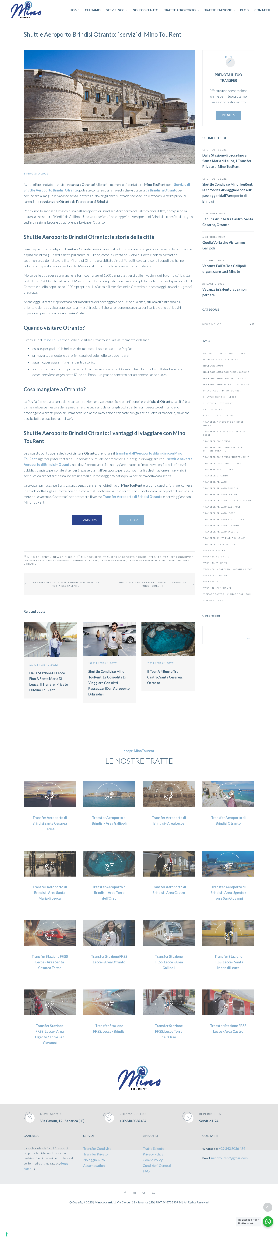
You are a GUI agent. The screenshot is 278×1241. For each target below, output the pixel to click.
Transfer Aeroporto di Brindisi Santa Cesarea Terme (50, 823)
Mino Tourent (38, 557)
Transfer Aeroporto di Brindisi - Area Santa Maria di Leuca (50, 892)
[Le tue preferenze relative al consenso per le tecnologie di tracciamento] (6, 1234)
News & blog (62, 557)
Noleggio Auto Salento (219, 384)
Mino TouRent (54, 340)
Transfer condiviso (178, 557)
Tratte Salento (153, 1148)
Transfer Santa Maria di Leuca (224, 538)
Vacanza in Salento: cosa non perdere (224, 292)
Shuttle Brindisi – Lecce (219, 397)
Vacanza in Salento (216, 569)
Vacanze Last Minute (217, 588)
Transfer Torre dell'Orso (220, 544)
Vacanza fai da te (215, 563)
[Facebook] (125, 1193)
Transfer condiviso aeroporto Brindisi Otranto (61, 560)
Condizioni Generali (157, 1165)
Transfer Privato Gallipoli (221, 507)
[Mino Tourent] (26, 10)
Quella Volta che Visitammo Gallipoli (223, 245)
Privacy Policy (153, 1154)
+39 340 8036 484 (133, 1121)
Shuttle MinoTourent (218, 403)
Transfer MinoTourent (219, 469)
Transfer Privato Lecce (219, 513)
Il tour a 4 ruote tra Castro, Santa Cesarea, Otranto (164, 677)
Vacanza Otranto (215, 575)
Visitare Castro (213, 594)
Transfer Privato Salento (220, 532)
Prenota (228, 115)
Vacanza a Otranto (216, 557)
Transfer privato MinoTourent (152, 560)
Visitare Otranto (214, 600)
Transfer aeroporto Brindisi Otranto (132, 557)
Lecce (222, 353)
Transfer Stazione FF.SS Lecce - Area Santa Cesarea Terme (50, 962)
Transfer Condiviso (97, 1148)
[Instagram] (134, 1193)
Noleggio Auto (213, 366)
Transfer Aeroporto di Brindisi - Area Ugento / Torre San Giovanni (228, 892)
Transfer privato (113, 560)
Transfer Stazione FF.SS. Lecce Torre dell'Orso (169, 1031)
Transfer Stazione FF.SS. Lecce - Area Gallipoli (169, 962)
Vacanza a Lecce (214, 550)
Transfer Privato (95, 1154)
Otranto (243, 384)
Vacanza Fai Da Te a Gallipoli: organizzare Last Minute (224, 269)
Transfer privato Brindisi (221, 488)
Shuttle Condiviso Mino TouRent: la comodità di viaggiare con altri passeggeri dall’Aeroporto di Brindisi (109, 682)
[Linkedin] (153, 1193)
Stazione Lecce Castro (218, 415)
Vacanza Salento (214, 581)
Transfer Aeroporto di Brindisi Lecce (225, 433)
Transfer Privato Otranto (221, 525)
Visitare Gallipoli (239, 594)
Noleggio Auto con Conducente (224, 378)
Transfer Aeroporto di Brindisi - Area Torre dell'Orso (109, 892)
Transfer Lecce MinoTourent (223, 463)
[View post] (50, 639)
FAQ (146, 1171)
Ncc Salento (233, 359)
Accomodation (94, 1165)
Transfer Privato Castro (220, 494)
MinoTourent (91, 557)
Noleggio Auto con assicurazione (226, 372)
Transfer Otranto (215, 476)
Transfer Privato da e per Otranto (227, 500)
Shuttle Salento (214, 409)
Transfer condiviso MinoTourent (226, 457)
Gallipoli (209, 353)
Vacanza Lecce (242, 569)
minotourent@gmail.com (229, 1158)
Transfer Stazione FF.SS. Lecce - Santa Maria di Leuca (228, 962)
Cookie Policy (153, 1160)
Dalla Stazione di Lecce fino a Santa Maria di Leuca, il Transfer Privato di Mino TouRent (226, 161)
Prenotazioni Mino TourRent (223, 391)
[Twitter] (144, 1193)
